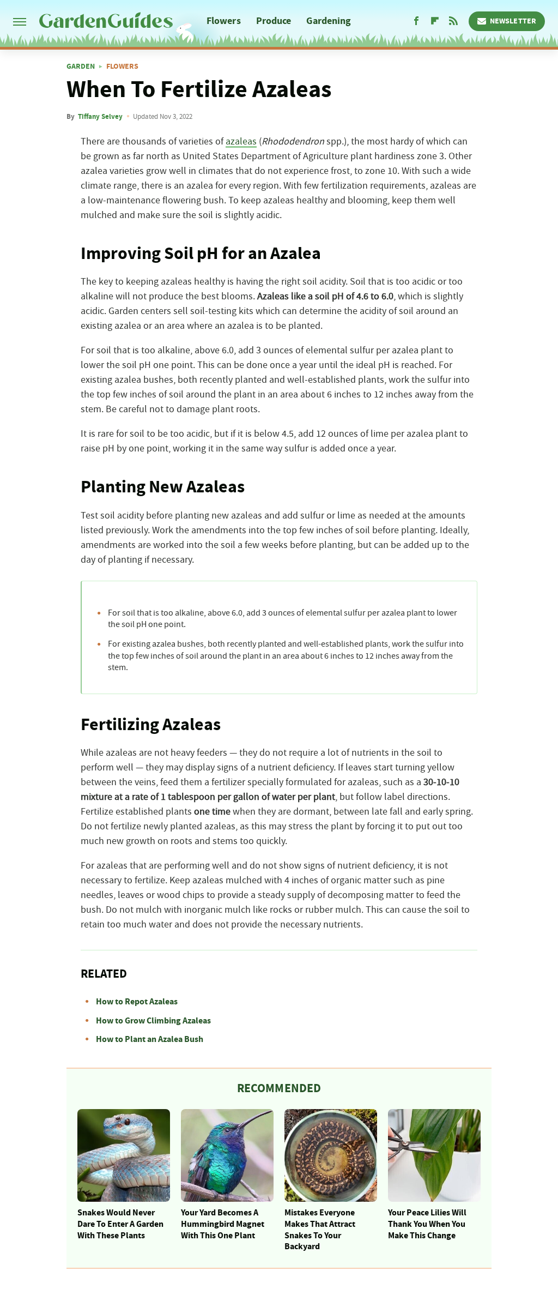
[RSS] (453, 21)
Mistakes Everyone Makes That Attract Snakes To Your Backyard (319, 1229)
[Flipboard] (434, 21)
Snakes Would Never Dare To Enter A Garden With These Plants (120, 1224)
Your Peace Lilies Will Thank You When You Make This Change (427, 1224)
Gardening (328, 21)
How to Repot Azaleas (137, 1001)
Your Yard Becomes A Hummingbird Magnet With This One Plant (222, 1224)
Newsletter (513, 21)
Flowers (224, 21)
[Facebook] (416, 21)
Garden (80, 66)
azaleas (241, 142)
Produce (274, 21)
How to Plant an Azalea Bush (149, 1039)
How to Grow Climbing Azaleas (153, 1020)
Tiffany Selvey (100, 116)
